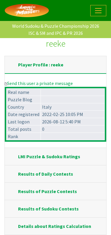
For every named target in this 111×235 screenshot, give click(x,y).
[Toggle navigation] (98, 10)
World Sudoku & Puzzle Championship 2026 (55, 26)
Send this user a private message (40, 83)
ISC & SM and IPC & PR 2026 (55, 33)
